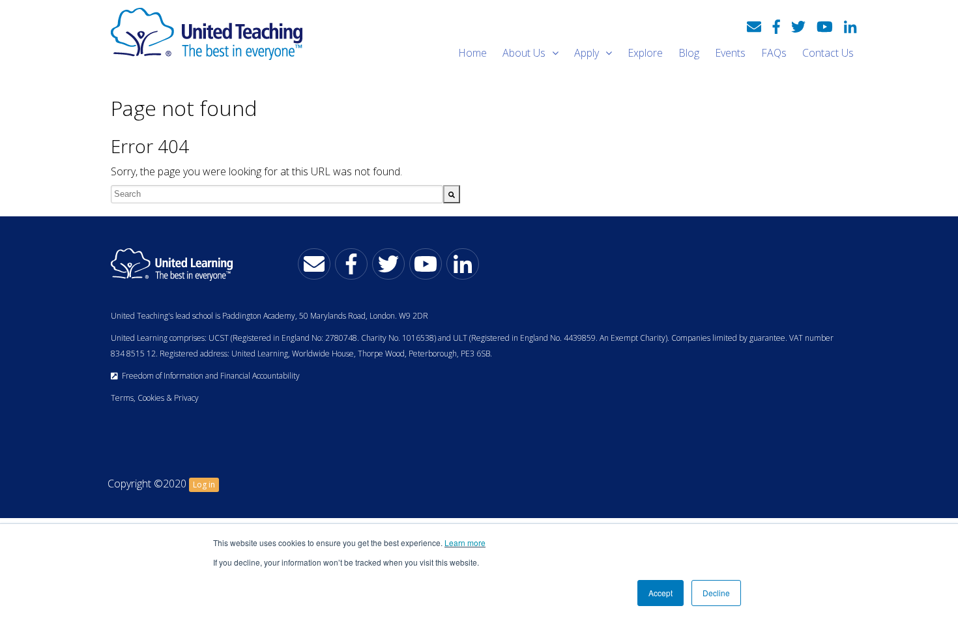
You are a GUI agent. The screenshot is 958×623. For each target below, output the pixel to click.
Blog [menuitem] (688, 53)
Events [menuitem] (730, 53)
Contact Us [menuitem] (828, 53)
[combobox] (277, 194)
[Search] (451, 194)
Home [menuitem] (472, 53)
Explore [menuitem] (645, 53)
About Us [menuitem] (523, 53)
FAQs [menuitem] (774, 53)
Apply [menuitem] (586, 53)
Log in (204, 484)
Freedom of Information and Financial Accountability (209, 375)
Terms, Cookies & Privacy (155, 397)
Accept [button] (660, 592)
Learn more (465, 542)
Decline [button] (716, 592)
